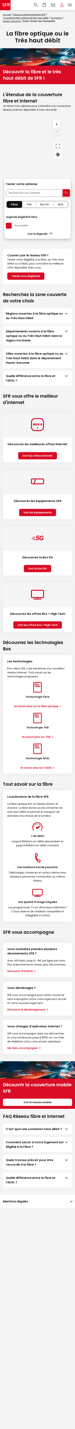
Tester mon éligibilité (26, 276)
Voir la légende (37, 234)
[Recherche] (35, 5)
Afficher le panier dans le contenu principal (44, 5)
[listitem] (37, 315)
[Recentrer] (58, 146)
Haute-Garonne (12, 21)
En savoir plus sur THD (36, 737)
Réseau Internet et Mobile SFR (29, 14)
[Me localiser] (58, 154)
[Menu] (70, 5)
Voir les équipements (37, 512)
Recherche (35, 5)
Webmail (53, 5)
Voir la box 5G (37, 568)
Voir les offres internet (38, 456)
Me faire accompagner (22, 1048)
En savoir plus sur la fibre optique (36, 706)
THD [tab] (29, 204)
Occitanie (56, 17)
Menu (70, 5)
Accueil (7, 14)
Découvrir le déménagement (26, 1009)
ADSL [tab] (61, 204)
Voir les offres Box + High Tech (38, 625)
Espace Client (62, 5)
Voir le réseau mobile (37, 1102)
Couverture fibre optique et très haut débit (26, 17)
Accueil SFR (5, 5)
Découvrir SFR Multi (20, 971)
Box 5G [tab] (44, 204)
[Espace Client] (62, 5)
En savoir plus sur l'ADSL (36, 767)
